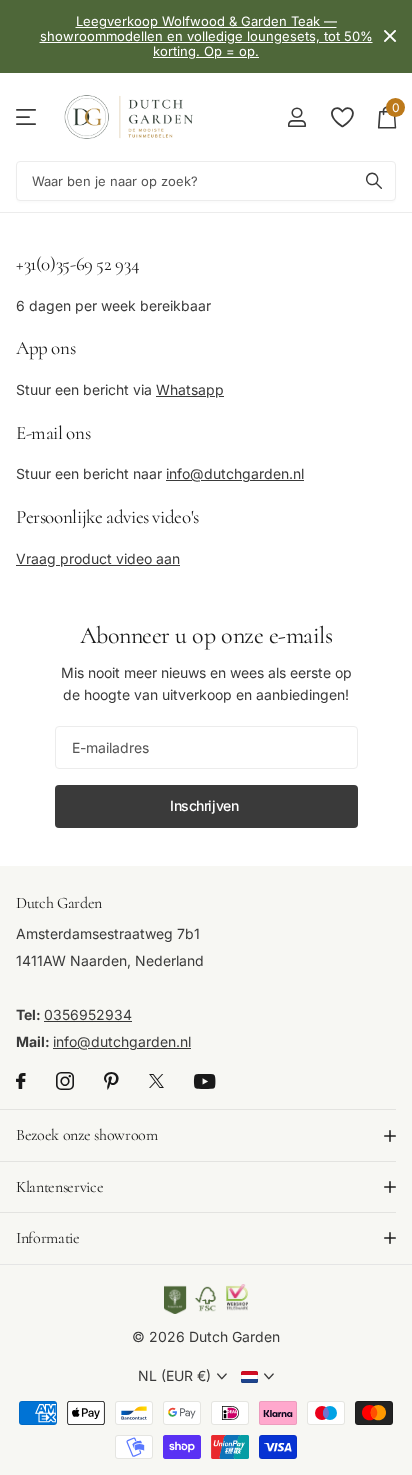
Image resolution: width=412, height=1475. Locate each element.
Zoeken (374, 181)
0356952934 (88, 1014)
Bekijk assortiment (27, 117)
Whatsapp (190, 389)
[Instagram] (65, 1081)
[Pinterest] (111, 1081)
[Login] (296, 117)
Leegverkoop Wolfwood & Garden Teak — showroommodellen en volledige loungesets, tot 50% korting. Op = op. (206, 36)
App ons (45, 347)
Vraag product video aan (98, 558)
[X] (156, 1081)
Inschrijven (206, 805)
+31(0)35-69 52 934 (77, 263)
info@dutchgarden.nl (235, 473)
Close (390, 36)
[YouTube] (204, 1081)
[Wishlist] (341, 117)
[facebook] (21, 1081)
